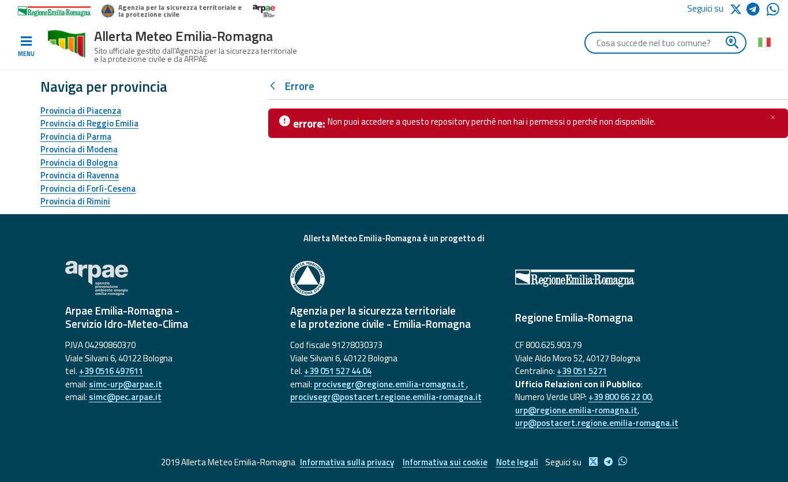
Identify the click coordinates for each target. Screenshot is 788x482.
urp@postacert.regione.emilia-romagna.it (596, 422)
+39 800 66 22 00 (619, 396)
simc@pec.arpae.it (125, 396)
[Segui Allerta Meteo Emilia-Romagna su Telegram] (756, 11)
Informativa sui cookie (445, 462)
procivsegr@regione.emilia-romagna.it (390, 384)
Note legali (517, 462)
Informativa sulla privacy (347, 462)
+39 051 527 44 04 (338, 371)
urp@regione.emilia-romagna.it (576, 410)
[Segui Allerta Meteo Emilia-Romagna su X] (737, 8)
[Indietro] (275, 86)
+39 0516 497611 (111, 371)
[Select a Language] (764, 41)
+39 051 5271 (582, 371)
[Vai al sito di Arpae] (169, 278)
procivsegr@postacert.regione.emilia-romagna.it (386, 396)
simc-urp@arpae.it (125, 384)
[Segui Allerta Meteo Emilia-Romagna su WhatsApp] (773, 12)
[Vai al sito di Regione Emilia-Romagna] (619, 278)
